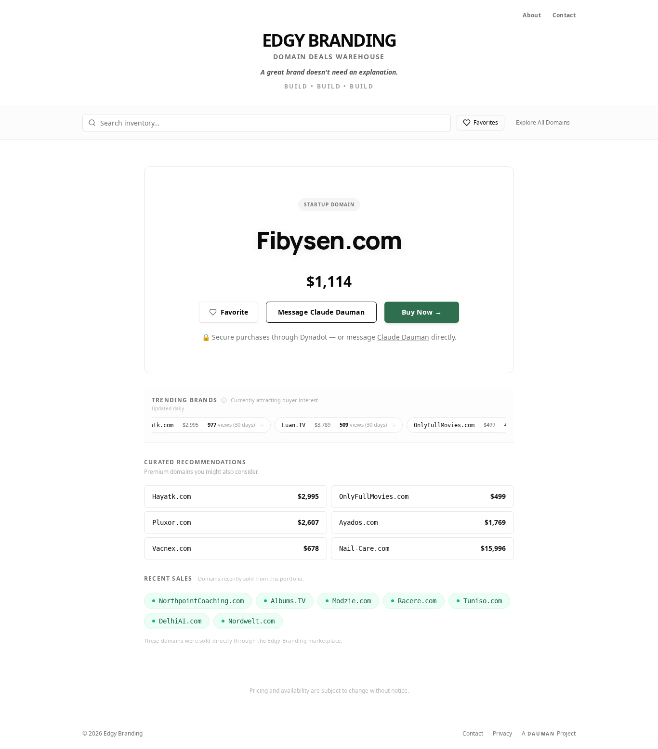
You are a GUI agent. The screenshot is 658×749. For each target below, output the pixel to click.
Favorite (234, 312)
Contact (564, 15)
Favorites (486, 122)
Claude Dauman (403, 337)
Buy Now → (422, 312)
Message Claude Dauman (321, 312)
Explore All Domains (543, 122)
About (532, 15)
